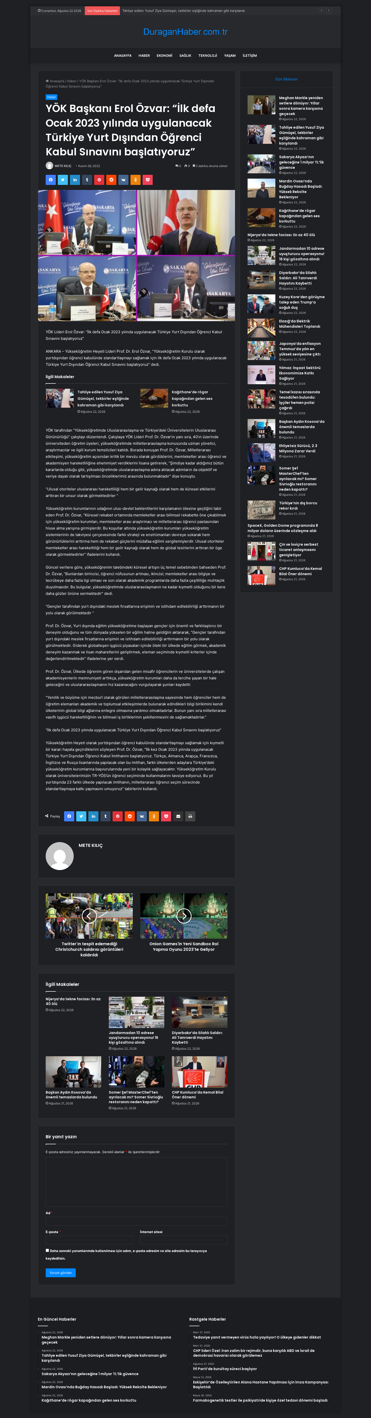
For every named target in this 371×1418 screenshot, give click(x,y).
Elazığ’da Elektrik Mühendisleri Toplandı (299, 324)
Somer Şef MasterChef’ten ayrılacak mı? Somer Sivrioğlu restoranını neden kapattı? (136, 1097)
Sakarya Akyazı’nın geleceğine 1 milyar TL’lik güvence (163, 11)
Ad (49, 1213)
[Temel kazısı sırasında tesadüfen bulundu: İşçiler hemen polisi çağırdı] (261, 399)
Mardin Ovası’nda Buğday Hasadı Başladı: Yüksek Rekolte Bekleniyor (301, 189)
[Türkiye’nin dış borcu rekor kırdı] (261, 510)
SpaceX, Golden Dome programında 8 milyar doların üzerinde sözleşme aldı (283, 528)
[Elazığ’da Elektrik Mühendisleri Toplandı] (261, 328)
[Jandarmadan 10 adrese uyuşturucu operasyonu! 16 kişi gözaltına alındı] (136, 1012)
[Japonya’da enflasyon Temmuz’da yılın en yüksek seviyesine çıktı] (261, 350)
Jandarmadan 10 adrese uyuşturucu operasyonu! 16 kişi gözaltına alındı (133, 1037)
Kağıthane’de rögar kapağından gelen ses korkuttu (192, 399)
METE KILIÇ (63, 166)
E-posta (53, 1232)
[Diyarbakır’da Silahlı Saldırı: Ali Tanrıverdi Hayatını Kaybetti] (199, 1012)
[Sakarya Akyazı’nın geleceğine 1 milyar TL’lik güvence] (261, 163)
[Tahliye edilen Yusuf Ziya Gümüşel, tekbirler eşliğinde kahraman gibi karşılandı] (60, 398)
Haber (144, 55)
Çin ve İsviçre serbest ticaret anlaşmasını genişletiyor (298, 550)
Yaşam (230, 55)
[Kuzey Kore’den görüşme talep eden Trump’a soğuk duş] (261, 303)
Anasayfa (122, 55)
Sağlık (185, 55)
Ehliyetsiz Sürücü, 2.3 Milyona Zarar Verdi (298, 448)
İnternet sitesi (151, 1232)
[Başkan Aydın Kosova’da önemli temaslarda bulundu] (73, 1072)
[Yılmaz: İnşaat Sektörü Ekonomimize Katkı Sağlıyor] (261, 374)
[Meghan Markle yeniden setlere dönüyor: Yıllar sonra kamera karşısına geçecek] (261, 104)
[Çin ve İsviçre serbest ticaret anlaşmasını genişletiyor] (261, 551)
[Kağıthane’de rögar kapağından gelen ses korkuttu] (154, 398)
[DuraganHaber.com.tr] (185, 31)
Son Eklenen (286, 79)
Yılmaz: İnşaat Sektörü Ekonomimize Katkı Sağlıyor (300, 373)
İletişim (250, 55)
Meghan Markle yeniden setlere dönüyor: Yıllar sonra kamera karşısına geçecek (301, 105)
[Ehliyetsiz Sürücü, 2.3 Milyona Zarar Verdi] (261, 452)
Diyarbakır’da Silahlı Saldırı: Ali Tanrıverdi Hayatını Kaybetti (197, 1037)
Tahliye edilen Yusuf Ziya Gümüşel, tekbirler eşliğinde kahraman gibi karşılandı (103, 399)
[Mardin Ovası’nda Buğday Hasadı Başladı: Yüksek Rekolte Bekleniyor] (261, 188)
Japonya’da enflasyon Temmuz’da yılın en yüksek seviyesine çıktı (300, 349)
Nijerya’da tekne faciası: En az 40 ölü (73, 1001)
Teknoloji (207, 55)
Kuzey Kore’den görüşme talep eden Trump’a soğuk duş (302, 302)
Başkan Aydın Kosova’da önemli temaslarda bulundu (71, 1095)
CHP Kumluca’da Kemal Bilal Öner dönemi (197, 1095)
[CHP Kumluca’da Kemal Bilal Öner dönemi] (199, 1072)
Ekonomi (164, 55)
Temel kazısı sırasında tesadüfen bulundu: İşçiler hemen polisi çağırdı (299, 400)
